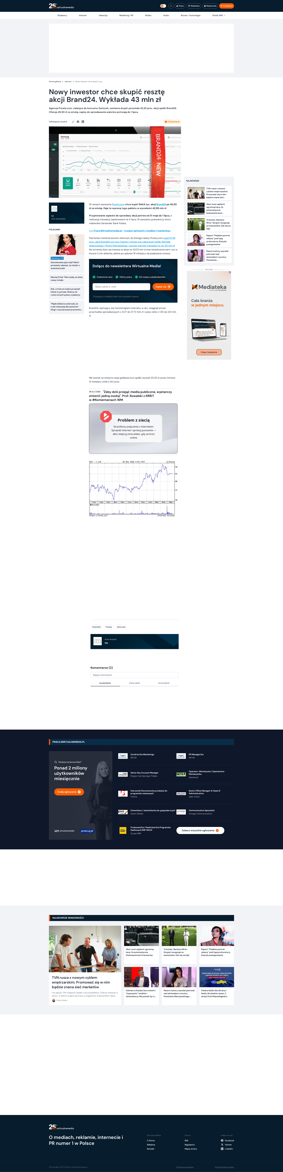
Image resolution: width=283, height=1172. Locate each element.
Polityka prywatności (185, 1167)
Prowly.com (118, 204)
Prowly (109, 627)
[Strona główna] (61, 6)
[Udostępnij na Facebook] (79, 122)
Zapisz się (161, 286)
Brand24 (96, 627)
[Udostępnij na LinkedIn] (83, 122)
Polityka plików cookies (224, 1167)
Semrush (121, 627)
